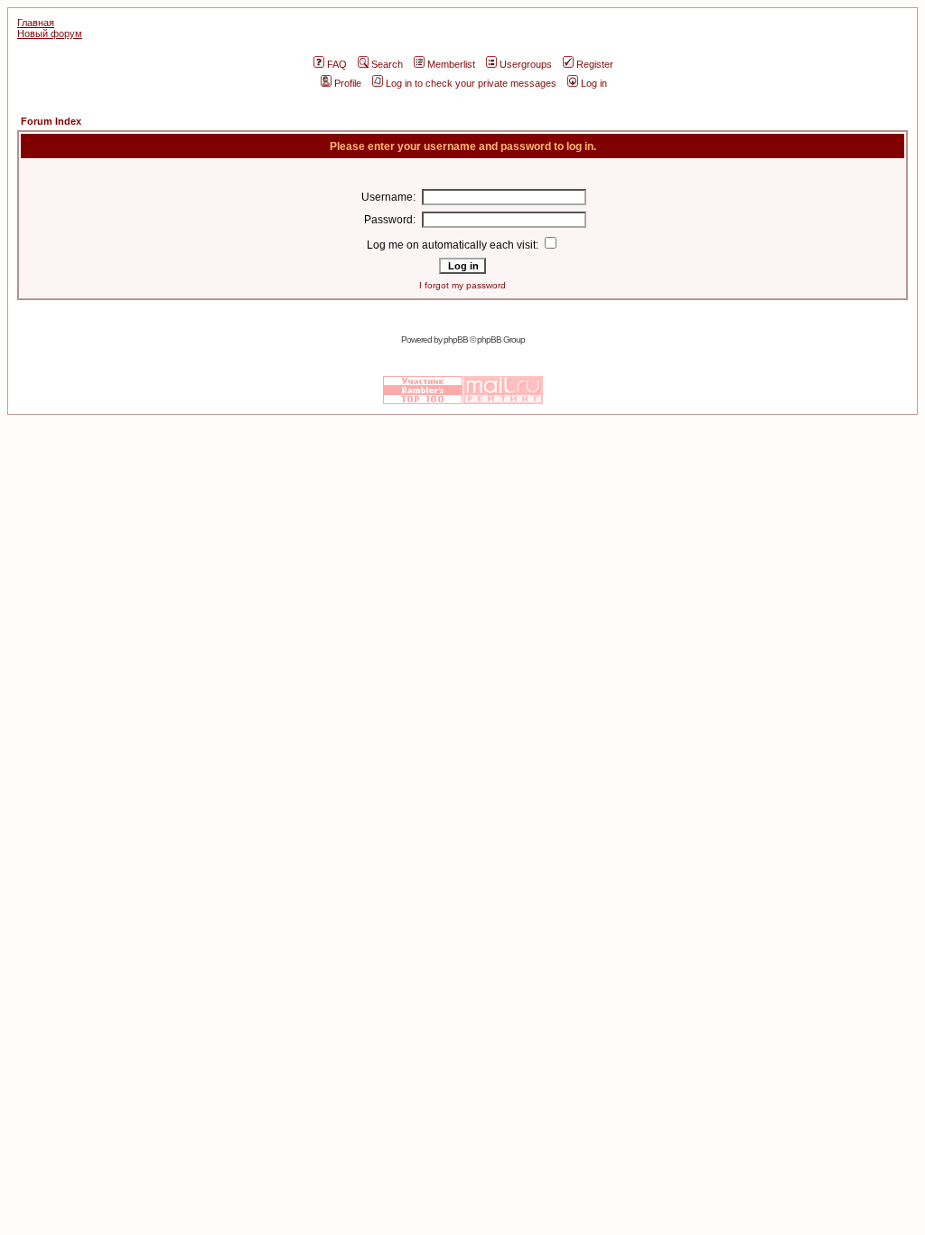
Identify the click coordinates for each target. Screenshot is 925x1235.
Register (594, 64)
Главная (35, 22)
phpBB (456, 339)
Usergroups (526, 64)
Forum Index (51, 121)
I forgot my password (462, 285)
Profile (347, 83)
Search (387, 64)
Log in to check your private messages (471, 83)
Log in (594, 83)
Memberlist (451, 64)
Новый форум (49, 33)
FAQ (337, 64)
